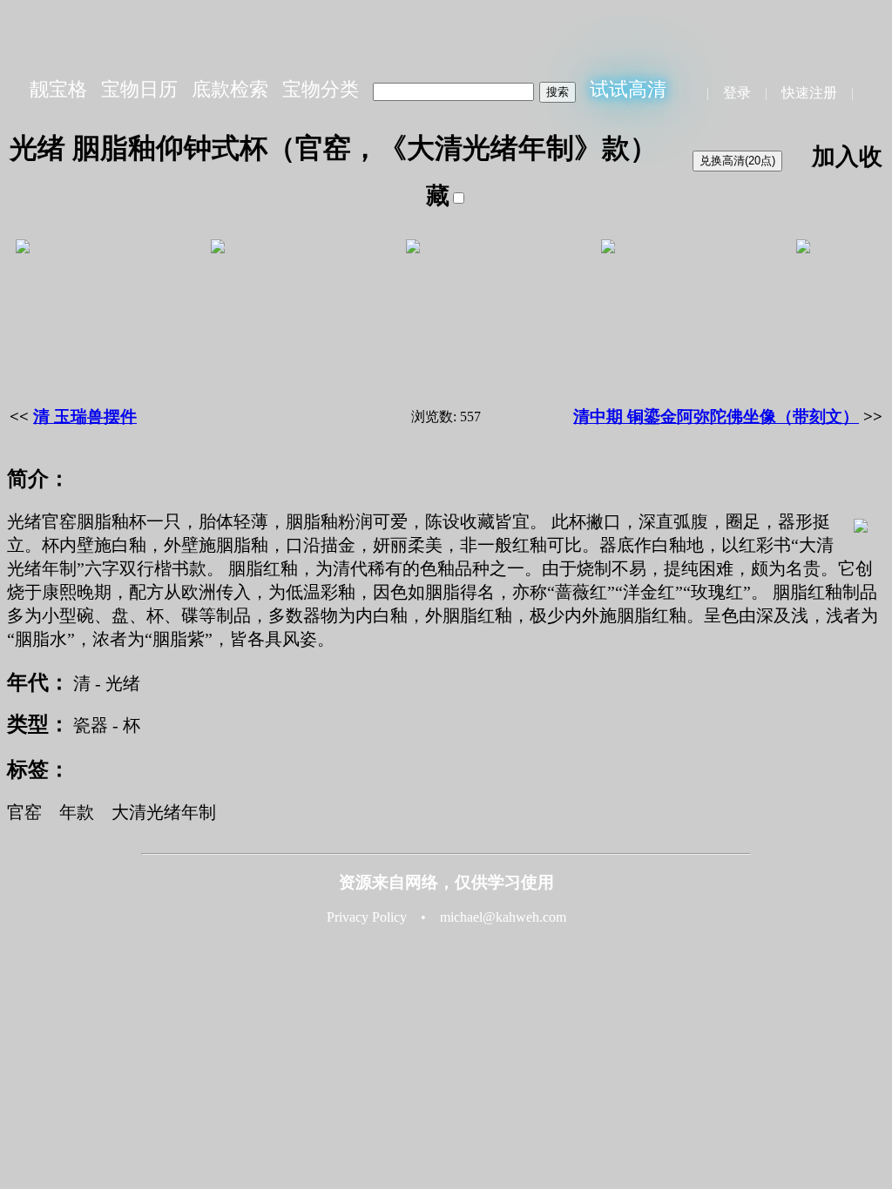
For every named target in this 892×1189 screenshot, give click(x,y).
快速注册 (809, 92)
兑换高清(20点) (737, 160)
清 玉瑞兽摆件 (85, 416)
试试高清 (628, 89)
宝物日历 (139, 89)
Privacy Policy (367, 917)
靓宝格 (58, 89)
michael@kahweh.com (503, 917)
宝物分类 (320, 89)
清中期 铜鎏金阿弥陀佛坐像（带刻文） (716, 416)
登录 (737, 92)
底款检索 (230, 89)
